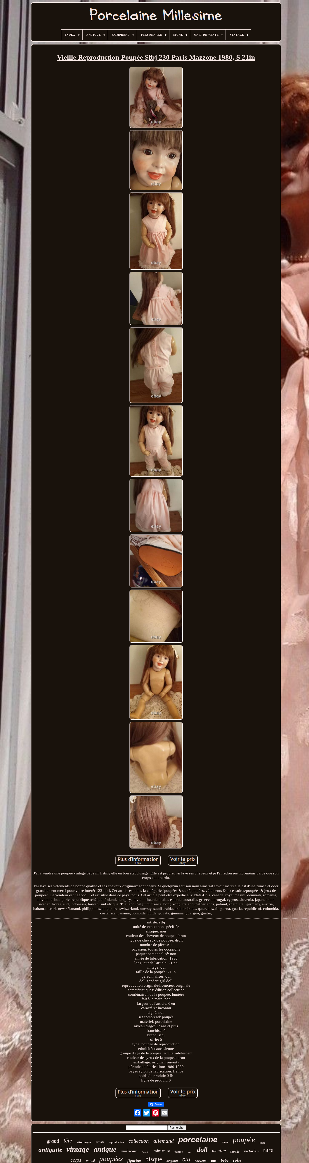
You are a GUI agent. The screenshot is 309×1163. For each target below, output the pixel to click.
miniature (162, 1151)
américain (129, 1151)
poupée (244, 1139)
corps (76, 1160)
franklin (145, 1152)
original (172, 1161)
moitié (90, 1161)
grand (53, 1141)
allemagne (84, 1142)
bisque (153, 1159)
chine (262, 1142)
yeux (190, 1152)
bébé (224, 1160)
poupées (111, 1159)
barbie (235, 1151)
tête (68, 1140)
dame (225, 1142)
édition (178, 1151)
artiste (100, 1142)
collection (138, 1141)
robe (237, 1160)
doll (202, 1149)
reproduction (116, 1142)
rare (268, 1149)
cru (186, 1159)
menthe (219, 1150)
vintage (78, 1149)
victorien (251, 1151)
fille (213, 1161)
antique (105, 1149)
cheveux (201, 1161)
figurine (134, 1160)
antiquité (50, 1149)
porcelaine (197, 1139)
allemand (163, 1141)
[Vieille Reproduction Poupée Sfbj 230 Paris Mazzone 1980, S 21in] (156, 98)
